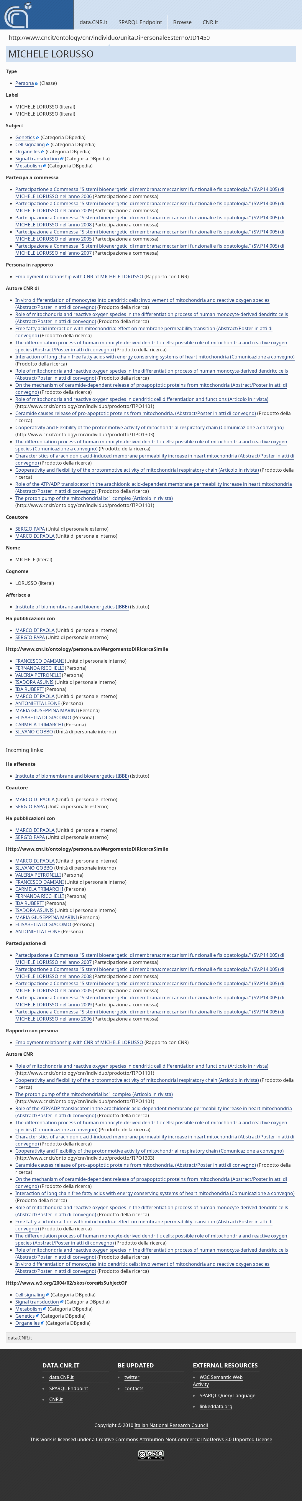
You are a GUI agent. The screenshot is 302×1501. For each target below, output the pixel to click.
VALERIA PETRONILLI (38, 675)
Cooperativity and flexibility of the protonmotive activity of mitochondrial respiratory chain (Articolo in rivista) (137, 470)
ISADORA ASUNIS (34, 682)
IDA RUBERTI (29, 689)
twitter (131, 1377)
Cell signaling (30, 144)
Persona (24, 83)
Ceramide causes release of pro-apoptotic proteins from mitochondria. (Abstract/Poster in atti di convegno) (135, 413)
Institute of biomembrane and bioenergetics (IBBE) (72, 606)
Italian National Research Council (171, 1425)
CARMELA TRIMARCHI (39, 724)
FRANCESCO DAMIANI (39, 661)
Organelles (27, 151)
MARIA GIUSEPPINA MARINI (46, 710)
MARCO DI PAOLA (35, 536)
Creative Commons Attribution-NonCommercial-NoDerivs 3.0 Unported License (184, 1439)
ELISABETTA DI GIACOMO (43, 717)
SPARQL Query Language (227, 1395)
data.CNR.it (94, 22)
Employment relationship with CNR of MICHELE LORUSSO (79, 276)
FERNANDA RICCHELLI (39, 668)
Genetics (25, 137)
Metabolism (28, 165)
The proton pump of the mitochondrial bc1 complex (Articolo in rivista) (94, 498)
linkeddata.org (216, 1406)
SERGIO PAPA (30, 529)
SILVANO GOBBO (34, 731)
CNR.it (210, 22)
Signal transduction (37, 158)
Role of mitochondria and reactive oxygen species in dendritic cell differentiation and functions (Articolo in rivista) (141, 399)
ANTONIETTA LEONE (37, 703)
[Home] (36, 14)
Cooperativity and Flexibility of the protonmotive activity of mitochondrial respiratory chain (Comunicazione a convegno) (149, 427)
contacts (134, 1388)
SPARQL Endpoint (140, 22)
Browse (182, 22)
